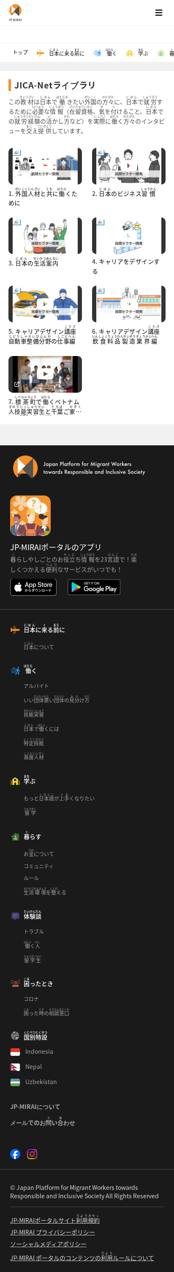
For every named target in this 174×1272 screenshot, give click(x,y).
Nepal (33, 1066)
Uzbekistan (41, 1081)
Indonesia (39, 1051)
